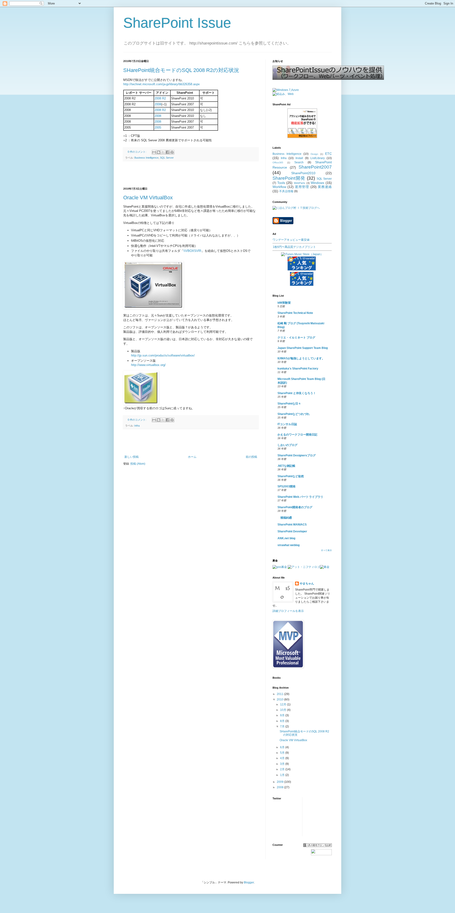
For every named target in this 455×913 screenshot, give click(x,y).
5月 (282, 752)
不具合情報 (286, 191)
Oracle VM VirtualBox (148, 197)
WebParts (299, 183)
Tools (281, 183)
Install (299, 158)
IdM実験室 (284, 302)
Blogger (249, 882)
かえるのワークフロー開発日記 (297, 434)
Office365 (278, 162)
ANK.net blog (286, 538)
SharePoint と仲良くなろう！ (297, 393)
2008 (158, 104)
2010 (280, 699)
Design (314, 154)
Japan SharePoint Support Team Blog (303, 348)
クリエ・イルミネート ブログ (296, 337)
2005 (158, 127)
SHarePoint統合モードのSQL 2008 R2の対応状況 (181, 70)
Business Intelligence (146, 157)
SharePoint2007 (315, 167)
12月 (283, 704)
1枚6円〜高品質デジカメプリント (294, 247)
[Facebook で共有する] (167, 152)
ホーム (192, 457)
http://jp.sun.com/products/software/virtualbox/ (163, 355)
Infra (137, 425)
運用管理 (302, 187)
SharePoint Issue (177, 23)
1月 (282, 775)
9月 (282, 715)
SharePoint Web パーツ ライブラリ (300, 497)
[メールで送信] (154, 152)
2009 (280, 782)
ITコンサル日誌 (287, 424)
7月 (282, 726)
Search (299, 162)
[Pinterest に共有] (172, 152)
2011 (280, 694)
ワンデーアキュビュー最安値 (291, 239)
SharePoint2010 (303, 173)
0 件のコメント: (137, 151)
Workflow (279, 187)
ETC (328, 154)
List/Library (317, 158)
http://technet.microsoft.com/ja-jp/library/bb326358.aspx (161, 84)
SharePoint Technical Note (295, 313)
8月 (282, 721)
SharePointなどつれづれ (293, 414)
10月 (283, 710)
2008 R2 (160, 98)
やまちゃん (307, 583)
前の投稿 (251, 457)
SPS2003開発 (287, 486)
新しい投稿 (131, 457)
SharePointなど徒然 (291, 476)
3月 (282, 764)
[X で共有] (163, 152)
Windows (317, 183)
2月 (282, 769)
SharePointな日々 (289, 403)
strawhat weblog (289, 545)
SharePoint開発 (289, 178)
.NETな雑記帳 (286, 466)
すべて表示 (326, 550)
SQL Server (167, 157)
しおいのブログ (287, 445)
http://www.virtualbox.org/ (148, 365)
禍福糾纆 (285, 517)
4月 (282, 758)
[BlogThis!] (158, 152)
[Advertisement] (190, 174)
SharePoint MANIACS (292, 524)
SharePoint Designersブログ (297, 455)
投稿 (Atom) (137, 463)
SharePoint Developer (292, 531)
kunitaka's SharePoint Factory (298, 368)
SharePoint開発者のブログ (295, 507)
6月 (282, 747)
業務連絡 (325, 187)
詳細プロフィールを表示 (288, 611)
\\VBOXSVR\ (192, 251)
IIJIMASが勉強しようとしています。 (301, 358)
